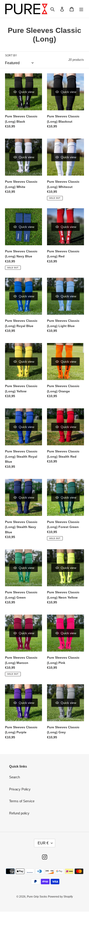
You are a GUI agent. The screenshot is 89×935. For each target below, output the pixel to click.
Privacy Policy (20, 789)
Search (14, 777)
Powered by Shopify (60, 896)
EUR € (43, 843)
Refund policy (19, 813)
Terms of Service (21, 801)
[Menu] (81, 9)
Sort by (11, 55)
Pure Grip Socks (37, 896)
